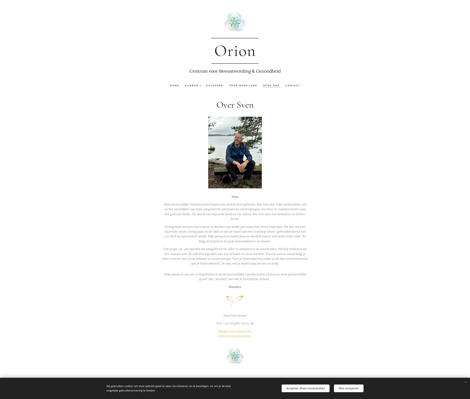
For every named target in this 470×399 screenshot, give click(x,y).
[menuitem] (176, 85)
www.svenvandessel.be (234, 336)
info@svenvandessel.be (235, 331)
